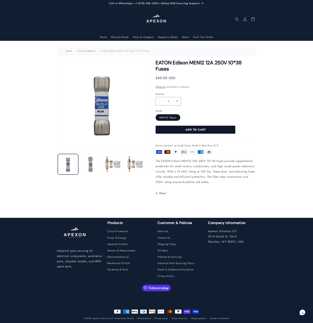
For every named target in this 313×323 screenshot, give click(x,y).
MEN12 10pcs (167, 117)
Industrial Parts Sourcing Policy (176, 263)
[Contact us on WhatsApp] (302, 312)
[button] (237, 19)
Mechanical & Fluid (118, 263)
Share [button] (162, 193)
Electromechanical (118, 257)
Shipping (160, 86)
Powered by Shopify (124, 318)
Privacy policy (161, 318)
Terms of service (179, 318)
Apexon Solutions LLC (103, 318)
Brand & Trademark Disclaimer (176, 269)
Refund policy (144, 318)
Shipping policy (198, 318)
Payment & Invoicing (169, 257)
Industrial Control (117, 244)
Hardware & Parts (117, 269)
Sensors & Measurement (121, 250)
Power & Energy (116, 238)
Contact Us (164, 238)
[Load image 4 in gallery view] (135, 164)
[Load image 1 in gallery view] (68, 164)
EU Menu (163, 250)
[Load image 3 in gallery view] (113, 164)
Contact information (219, 318)
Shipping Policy (167, 244)
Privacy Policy (166, 276)
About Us (163, 231)
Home (69, 51)
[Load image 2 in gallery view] (90, 164)
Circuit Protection (86, 51)
